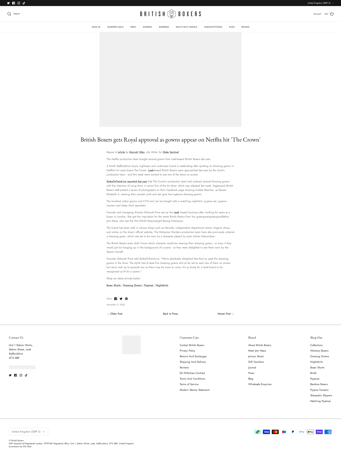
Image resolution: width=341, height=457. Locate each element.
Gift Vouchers (256, 362)
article (121, 152)
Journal (252, 367)
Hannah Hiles (136, 152)
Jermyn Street (256, 356)
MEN (133, 26)
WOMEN (147, 26)
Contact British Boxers (192, 345)
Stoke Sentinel (171, 152)
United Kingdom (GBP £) (319, 3)
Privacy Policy (187, 351)
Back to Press (170, 314)
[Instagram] (18, 3)
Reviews (184, 367)
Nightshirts (162, 285)
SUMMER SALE (115, 26)
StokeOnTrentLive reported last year (127, 181)
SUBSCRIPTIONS (213, 26)
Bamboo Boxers (319, 384)
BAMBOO (164, 26)
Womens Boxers (319, 351)
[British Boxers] (170, 14)
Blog (250, 379)
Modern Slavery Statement (195, 390)
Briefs (313, 373)
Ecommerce (14, 446)
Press (251, 373)
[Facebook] (13, 3)
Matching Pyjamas (320, 401)
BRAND (245, 26)
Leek (151, 170)
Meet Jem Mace (257, 351)
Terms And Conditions (192, 379)
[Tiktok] (24, 3)
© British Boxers (16, 440)
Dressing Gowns (132, 285)
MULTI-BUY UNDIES (186, 26)
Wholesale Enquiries (260, 384)
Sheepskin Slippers (321, 395)
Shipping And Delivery (193, 362)
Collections (316, 345)
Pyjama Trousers (319, 390)
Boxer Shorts (114, 285)
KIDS (231, 26)
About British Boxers (259, 345)
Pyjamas (148, 285)
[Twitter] (8, 3)
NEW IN (96, 26)
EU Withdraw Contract (192, 373)
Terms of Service (189, 384)
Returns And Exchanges (193, 356)
